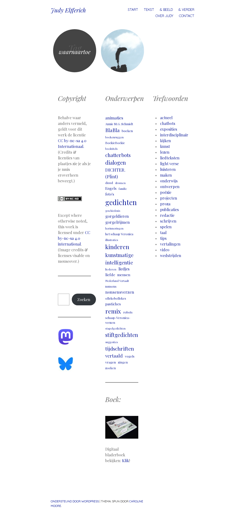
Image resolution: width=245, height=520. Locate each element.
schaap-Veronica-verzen (117, 320)
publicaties (169, 209)
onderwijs (169, 180)
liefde (110, 274)
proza (165, 203)
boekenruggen (114, 137)
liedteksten (169, 157)
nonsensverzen (119, 292)
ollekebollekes (115, 298)
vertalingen (170, 243)
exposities (168, 129)
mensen (123, 274)
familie (123, 188)
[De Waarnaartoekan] (122, 50)
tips (163, 238)
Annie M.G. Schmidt (119, 124)
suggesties (111, 342)
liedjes (123, 268)
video (164, 249)
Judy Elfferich (68, 10)
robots (128, 312)
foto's (109, 194)
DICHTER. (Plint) (115, 173)
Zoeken (83, 299)
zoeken (110, 368)
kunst (165, 146)
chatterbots (118, 155)
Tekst (149, 9)
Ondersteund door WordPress (75, 501)
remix (113, 311)
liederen (110, 269)
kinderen (117, 247)
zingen (123, 362)
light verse (169, 163)
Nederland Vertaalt (117, 281)
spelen (166, 226)
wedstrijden (170, 255)
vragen (110, 362)
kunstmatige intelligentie (119, 259)
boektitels (111, 149)
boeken (127, 131)
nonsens (111, 286)
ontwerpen (169, 186)
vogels (129, 356)
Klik (125, 460)
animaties (114, 117)
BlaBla (112, 130)
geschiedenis (112, 210)
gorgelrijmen (117, 222)
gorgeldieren (117, 216)
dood (109, 182)
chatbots (167, 123)
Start (133, 9)
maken (166, 175)
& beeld (166, 9)
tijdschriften (119, 348)
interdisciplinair (174, 134)
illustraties (111, 240)
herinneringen (114, 228)
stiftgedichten (121, 334)
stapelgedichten (115, 328)
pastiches (113, 303)
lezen (164, 152)
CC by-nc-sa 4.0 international (74, 238)
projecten (168, 198)
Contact (186, 16)
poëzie (165, 192)
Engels (111, 188)
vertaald (114, 355)
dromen (120, 183)
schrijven (168, 221)
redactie (167, 215)
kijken (165, 140)
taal (163, 232)
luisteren (168, 169)
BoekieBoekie (115, 143)
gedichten (121, 202)
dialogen (115, 162)
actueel (166, 117)
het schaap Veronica (119, 234)
